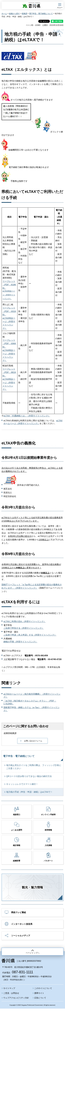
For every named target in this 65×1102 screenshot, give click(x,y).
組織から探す (14, 14)
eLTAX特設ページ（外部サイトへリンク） (9, 295)
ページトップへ (32, 953)
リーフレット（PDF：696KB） (9, 343)
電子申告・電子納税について (41, 14)
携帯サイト (39, 993)
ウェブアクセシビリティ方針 (16, 998)
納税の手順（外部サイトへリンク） (20, 641)
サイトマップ (9, 988)
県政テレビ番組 (18, 912)
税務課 (24, 14)
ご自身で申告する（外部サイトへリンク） (23, 628)
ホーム (4, 14)
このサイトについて (43, 988)
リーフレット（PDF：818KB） (9, 284)
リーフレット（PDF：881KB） (9, 372)
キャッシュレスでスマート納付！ (22, 784)
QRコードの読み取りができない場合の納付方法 (29, 776)
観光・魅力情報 (32, 887)
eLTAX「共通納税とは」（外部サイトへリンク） (27, 416)
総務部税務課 (10, 733)
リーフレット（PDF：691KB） (9, 311)
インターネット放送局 (21, 924)
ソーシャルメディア (20, 935)
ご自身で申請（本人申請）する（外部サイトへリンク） (29, 635)
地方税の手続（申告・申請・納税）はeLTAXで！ (29, 792)
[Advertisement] (32, 1047)
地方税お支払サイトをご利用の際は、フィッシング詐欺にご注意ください (33, 767)
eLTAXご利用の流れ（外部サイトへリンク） (24, 621)
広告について (40, 998)
